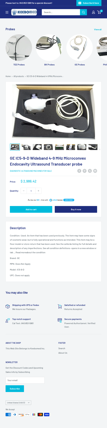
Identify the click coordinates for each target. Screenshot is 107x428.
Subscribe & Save (91, 3)
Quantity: (14, 190)
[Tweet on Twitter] (90, 170)
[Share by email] (95, 170)
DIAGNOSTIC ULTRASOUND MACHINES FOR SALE (31, 171)
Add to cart (31, 209)
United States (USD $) (16, 402)
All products (19, 76)
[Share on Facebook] (79, 170)
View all (98, 29)
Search (61, 348)
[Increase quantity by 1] (38, 191)
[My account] (93, 12)
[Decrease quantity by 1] (24, 191)
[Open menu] (7, 12)
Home (8, 76)
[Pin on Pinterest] (85, 170)
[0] (99, 12)
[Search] (83, 12)
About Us (62, 352)
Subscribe (15, 388)
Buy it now (76, 209)
